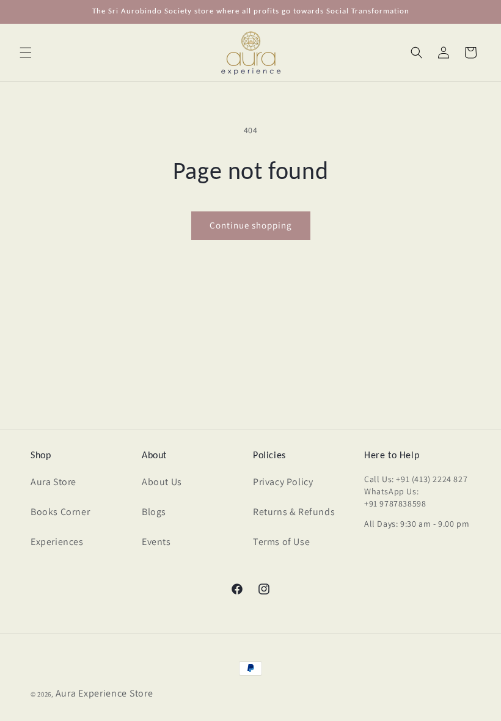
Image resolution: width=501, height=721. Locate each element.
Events (156, 541)
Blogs (154, 511)
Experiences (57, 541)
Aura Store (53, 481)
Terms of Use (281, 541)
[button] (25, 52)
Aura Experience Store (104, 693)
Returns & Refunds (294, 511)
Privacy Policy (283, 481)
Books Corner (60, 511)
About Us (162, 481)
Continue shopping (251, 225)
